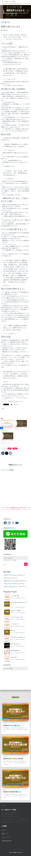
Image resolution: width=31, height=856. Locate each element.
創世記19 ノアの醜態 (15, 610)
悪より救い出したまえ (20, 427)
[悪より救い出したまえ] (21, 423)
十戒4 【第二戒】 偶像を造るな (18, 637)
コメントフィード (6, 837)
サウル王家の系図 (15, 595)
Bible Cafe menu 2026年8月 (10, 583)
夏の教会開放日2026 (15, 650)
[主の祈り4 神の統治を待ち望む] (7, 423)
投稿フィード (5, 833)
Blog (9, 448)
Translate (14, 560)
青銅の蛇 (13, 630)
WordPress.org (6, 840)
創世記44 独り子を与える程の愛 (11, 580)
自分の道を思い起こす (16, 644)
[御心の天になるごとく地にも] (7, 435)
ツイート (3, 805)
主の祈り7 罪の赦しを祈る (17, 617)
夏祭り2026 (7, 578)
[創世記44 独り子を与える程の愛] (15, 744)
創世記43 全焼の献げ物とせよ (11, 586)
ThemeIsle (19, 852)
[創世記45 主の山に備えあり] (15, 711)
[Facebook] (1, 428)
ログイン (4, 830)
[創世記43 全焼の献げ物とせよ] (15, 778)
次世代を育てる (14, 657)
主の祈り (14, 448)
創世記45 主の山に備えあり (10, 575)
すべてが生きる (14, 623)
